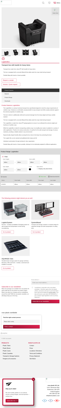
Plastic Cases (7, 350)
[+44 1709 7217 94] (49, 3)
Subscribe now (11, 400)
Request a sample (8, 80)
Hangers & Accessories (9, 358)
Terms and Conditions (36, 353)
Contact (32, 345)
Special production (54, 176)
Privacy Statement (35, 356)
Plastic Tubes (6, 345)
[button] (27, 45)
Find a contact (8, 326)
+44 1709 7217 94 (49, 3)
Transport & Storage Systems (11, 356)
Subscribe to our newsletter (41, 301)
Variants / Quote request (10, 84)
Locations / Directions (36, 350)
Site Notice (33, 358)
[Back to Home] (6, 3)
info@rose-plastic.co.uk (52, 395)
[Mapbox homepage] (4, 333)
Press (31, 348)
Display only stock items (45, 168)
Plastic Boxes (6, 348)
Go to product (7, 232)
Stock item (43, 176)
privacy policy (52, 292)
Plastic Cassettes (8, 353)
